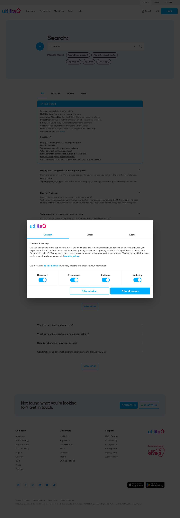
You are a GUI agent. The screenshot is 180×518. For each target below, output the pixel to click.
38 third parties (52, 265)
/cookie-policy (71, 256)
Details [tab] (90, 235)
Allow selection (89, 291)
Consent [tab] (48, 235)
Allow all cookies (130, 291)
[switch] (74, 280)
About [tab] (132, 235)
